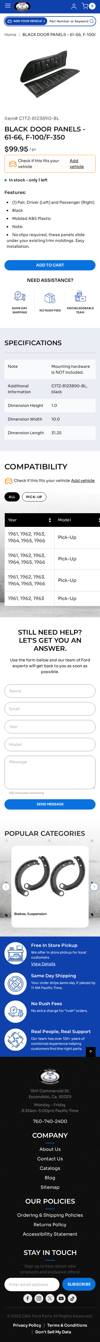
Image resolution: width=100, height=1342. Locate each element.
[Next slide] (94, 887)
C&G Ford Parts (37, 1316)
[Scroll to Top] (91, 1052)
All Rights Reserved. (73, 1316)
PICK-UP (34, 497)
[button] (26, 21)
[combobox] (71, 21)
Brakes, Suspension (30, 914)
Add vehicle (77, 163)
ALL (12, 497)
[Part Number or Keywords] (91, 21)
